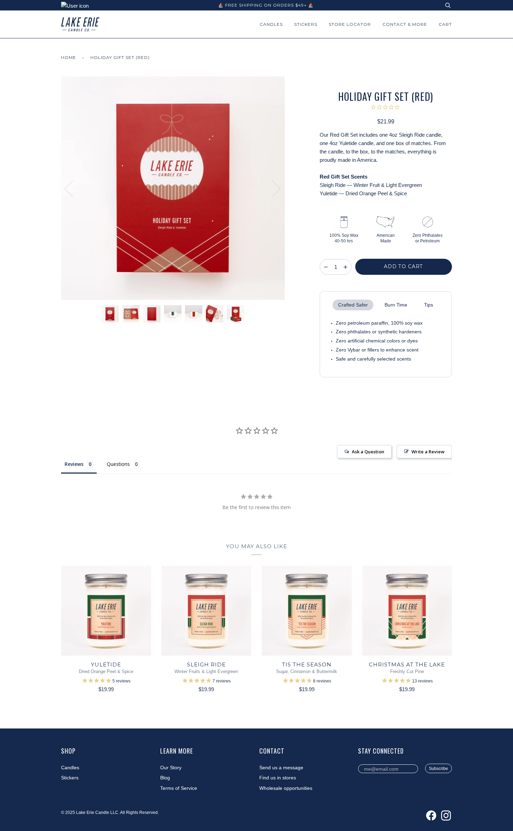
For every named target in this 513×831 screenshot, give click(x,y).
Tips (428, 305)
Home (68, 57)
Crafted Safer (353, 305)
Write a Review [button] (428, 451)
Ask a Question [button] (368, 451)
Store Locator (350, 24)
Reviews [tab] (74, 464)
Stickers (305, 24)
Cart (445, 24)
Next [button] (272, 188)
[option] (173, 188)
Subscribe (438, 768)
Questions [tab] (118, 464)
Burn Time (396, 305)
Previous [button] (73, 188)
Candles (271, 24)
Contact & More (404, 24)
